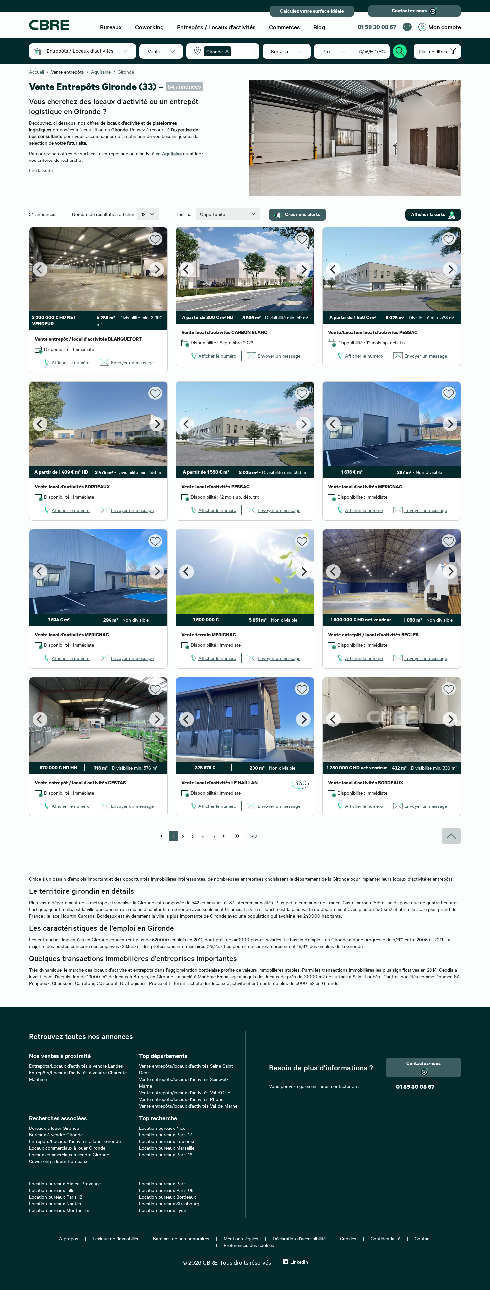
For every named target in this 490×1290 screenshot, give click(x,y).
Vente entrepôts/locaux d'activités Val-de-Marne (188, 1105)
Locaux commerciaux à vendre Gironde (69, 1154)
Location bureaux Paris (163, 1183)
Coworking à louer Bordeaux (58, 1161)
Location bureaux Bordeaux (167, 1196)
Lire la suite (41, 170)
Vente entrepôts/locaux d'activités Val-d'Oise (184, 1092)
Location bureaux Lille (51, 1190)
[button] (87, 50)
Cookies (348, 1238)
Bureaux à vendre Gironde (56, 1134)
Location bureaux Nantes (55, 1203)
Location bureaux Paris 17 (165, 1134)
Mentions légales (241, 1238)
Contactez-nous (409, 10)
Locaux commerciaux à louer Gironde (67, 1147)
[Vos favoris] (407, 27)
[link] (66, 362)
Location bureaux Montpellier (59, 1210)
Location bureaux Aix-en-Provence (65, 1183)
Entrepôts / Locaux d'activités (216, 27)
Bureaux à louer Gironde (54, 1128)
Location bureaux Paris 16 (165, 1154)
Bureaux (111, 27)
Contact (423, 1238)
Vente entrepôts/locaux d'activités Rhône (181, 1099)
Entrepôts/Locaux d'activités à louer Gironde (75, 1141)
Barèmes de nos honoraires (181, 1238)
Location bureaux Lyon (162, 1210)
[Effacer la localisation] (226, 51)
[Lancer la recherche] (400, 50)
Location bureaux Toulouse (167, 1141)
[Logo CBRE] (58, 25)
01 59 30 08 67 (377, 27)
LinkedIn (299, 1261)
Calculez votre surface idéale (312, 11)
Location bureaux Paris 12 (55, 1196)
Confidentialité (385, 1238)
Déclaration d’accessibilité (299, 1238)
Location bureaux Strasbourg (169, 1203)
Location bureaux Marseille (166, 1147)
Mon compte (444, 27)
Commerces (284, 27)
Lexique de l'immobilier (116, 1238)
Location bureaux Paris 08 (166, 1190)
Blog (319, 27)
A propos (68, 1238)
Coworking (149, 27)
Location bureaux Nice (162, 1128)
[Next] (156, 269)
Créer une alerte (303, 213)
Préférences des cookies (249, 1245)
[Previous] (40, 269)
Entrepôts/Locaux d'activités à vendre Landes (76, 1065)
